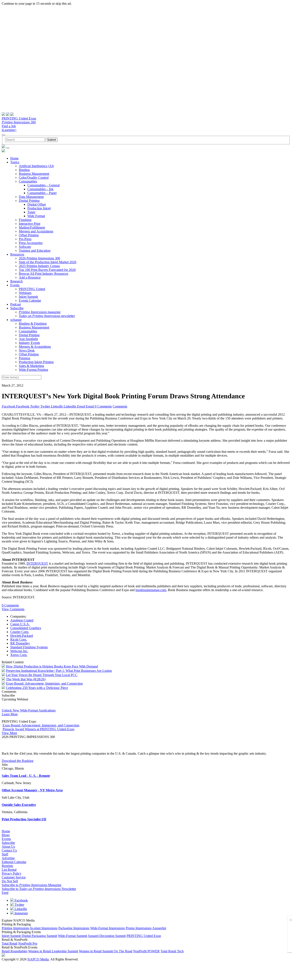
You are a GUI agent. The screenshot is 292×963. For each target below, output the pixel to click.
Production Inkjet (39, 208)
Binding (24, 170)
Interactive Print (29, 223)
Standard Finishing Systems (29, 647)
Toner (31, 212)
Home (14, 158)
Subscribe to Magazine (31, 885)
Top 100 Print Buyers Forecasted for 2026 (47, 270)
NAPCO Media (38, 959)
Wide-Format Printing (33, 369)
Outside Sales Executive (19, 805)
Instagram (21, 913)
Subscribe (17, 308)
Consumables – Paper (42, 193)
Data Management (31, 197)
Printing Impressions (15, 928)
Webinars (25, 293)
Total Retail (9, 943)
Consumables (28, 181)
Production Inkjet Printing (36, 362)
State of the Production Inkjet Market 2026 (47, 262)
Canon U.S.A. (20, 624)
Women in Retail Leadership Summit (53, 951)
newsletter (47, 316)
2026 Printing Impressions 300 (39, 258)
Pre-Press (25, 239)
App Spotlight (28, 339)
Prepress (24, 358)
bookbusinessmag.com (151, 590)
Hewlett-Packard (21, 635)
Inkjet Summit (28, 296)
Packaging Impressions (73, 928)
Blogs (6, 835)
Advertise (8, 858)
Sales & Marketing (31, 366)
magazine (39, 312)
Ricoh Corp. (18, 639)
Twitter (19, 904)
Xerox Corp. (18, 655)
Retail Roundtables (14, 951)
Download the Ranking (17, 761)
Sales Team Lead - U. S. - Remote (26, 775)
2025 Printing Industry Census (39, 266)
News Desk (27, 350)
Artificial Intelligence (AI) (36, 166)
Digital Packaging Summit (39, 936)
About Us (8, 846)
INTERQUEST (37, 563)
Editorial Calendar (14, 862)
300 (19, 122)
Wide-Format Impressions (107, 928)
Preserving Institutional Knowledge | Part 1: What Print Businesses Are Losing (59, 670)
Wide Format (36, 216)
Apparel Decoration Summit (107, 936)
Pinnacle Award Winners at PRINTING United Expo (38, 729)
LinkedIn (20, 909)
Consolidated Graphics (25, 628)
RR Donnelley (20, 643)
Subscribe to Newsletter (39, 889)
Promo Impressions (139, 928)
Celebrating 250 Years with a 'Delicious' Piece (37, 688)
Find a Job (9, 126)
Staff (5, 854)
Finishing (25, 220)
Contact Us (9, 850)
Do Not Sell (10, 881)
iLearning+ (9, 130)
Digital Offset (36, 204)
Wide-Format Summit (72, 936)
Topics (14, 162)
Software (25, 246)
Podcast (15, 304)
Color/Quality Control (34, 177)
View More (9, 733)
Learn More (10, 714)
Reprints (7, 866)
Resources (17, 254)
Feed (5, 892)
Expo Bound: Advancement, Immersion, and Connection (44, 683)
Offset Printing (29, 235)
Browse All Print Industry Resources (43, 273)
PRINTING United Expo (19, 118)
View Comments (13, 609)
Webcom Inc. (19, 651)
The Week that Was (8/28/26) (26, 679)
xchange (16, 319)
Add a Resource (30, 277)
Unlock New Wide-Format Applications (29, 710)
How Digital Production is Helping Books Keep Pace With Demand (52, 666)
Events (14, 285)
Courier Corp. (19, 632)
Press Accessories (31, 243)
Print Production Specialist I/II (24, 819)
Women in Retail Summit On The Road (105, 951)
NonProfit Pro (27, 943)
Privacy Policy (11, 873)
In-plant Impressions (44, 928)
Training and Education (34, 250)
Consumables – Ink (40, 189)
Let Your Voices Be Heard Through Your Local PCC (41, 675)
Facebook (21, 900)
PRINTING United (32, 289)
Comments (120, 406)
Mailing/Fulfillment (32, 227)
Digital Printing (29, 200)
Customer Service (14, 877)
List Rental (9, 869)
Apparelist (159, 928)
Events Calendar (30, 300)
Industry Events (29, 343)
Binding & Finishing (33, 323)
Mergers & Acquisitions (35, 346)
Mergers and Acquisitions (36, 231)
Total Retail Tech (172, 951)
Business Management (34, 173)
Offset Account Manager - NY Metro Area (32, 790)
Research (16, 281)
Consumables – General (43, 185)
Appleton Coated (21, 620)
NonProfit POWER (146, 951)
